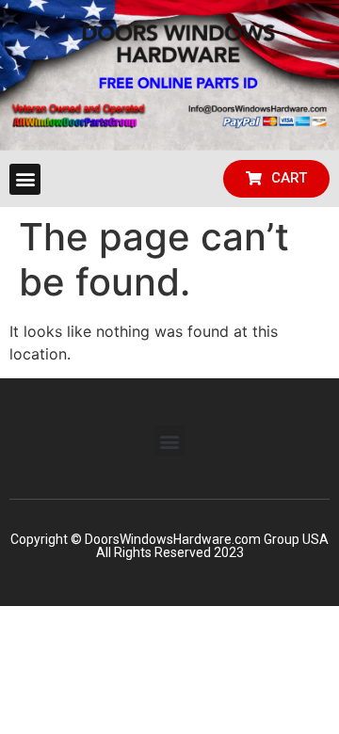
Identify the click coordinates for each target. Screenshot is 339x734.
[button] (24, 179)
